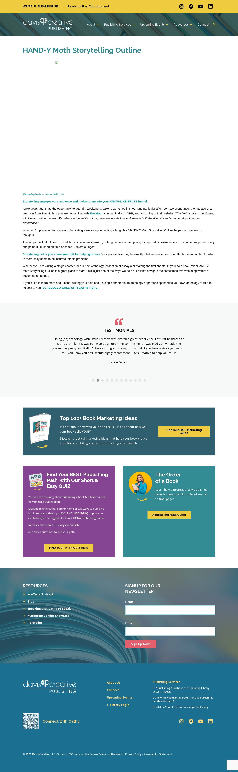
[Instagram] (181, 6)
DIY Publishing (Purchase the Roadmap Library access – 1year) (181, 689)
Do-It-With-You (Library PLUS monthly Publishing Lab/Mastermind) (183, 699)
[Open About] (97, 24)
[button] (93, 380)
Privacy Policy (133, 754)
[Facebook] (191, 6)
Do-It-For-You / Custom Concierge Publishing (180, 707)
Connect (113, 690)
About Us (113, 682)
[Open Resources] (190, 24)
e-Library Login (118, 705)
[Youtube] (201, 6)
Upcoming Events (119, 697)
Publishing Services (166, 682)
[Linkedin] (210, 6)
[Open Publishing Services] (133, 24)
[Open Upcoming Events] (166, 24)
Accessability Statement (157, 754)
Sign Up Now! (140, 644)
